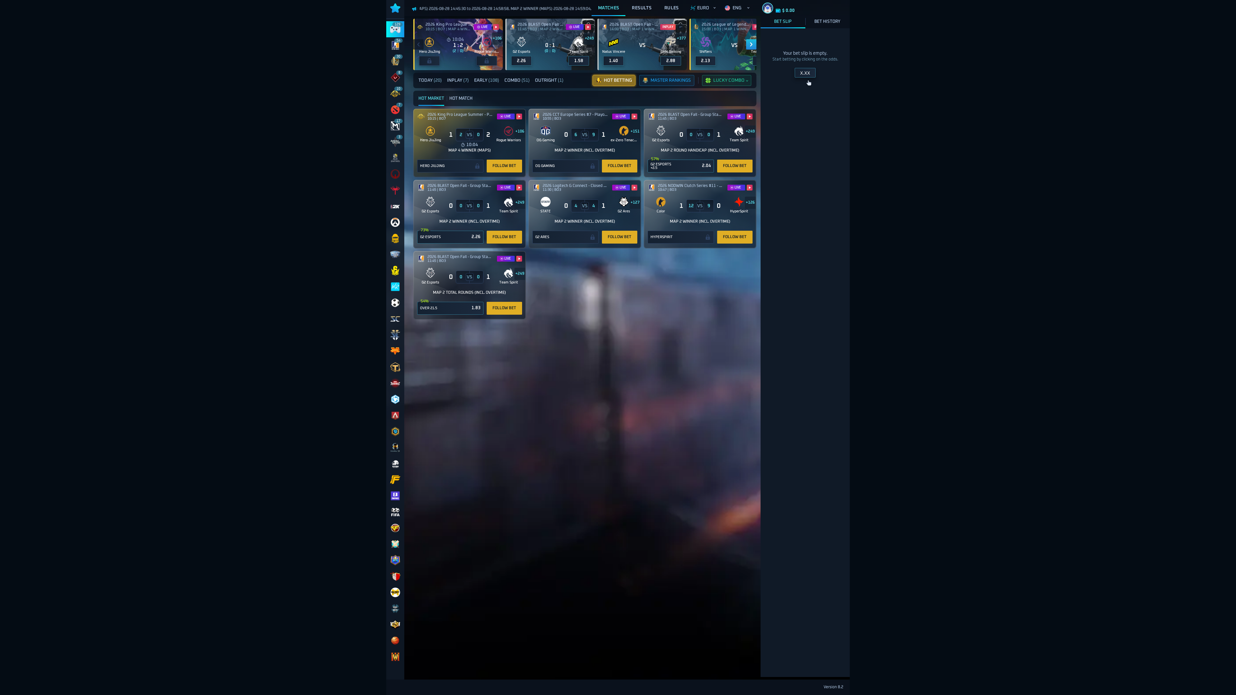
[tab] (429, 80)
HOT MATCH (461, 99)
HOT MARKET (431, 99)
